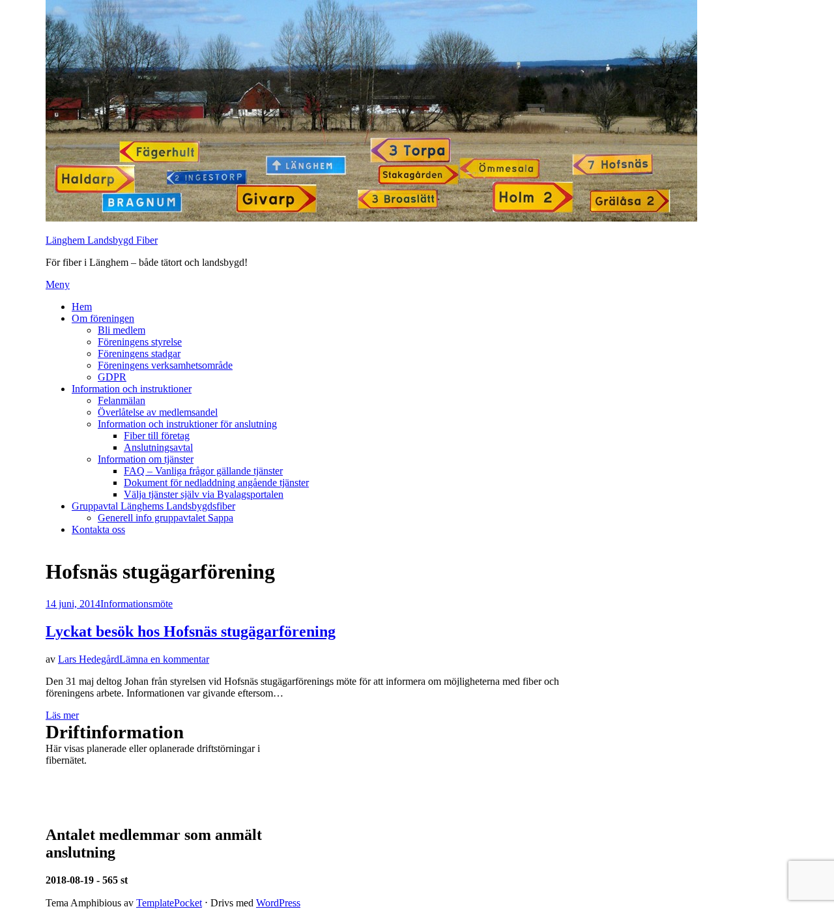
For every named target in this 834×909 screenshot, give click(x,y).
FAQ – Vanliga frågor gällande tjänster (203, 470)
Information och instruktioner (132, 388)
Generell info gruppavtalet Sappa (165, 517)
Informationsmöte (136, 603)
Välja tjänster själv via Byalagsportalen (203, 494)
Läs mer (62, 715)
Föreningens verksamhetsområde (165, 365)
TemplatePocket (169, 902)
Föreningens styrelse (140, 341)
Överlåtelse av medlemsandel (158, 412)
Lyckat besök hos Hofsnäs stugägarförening (191, 631)
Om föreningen (103, 318)
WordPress (278, 902)
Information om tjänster (146, 459)
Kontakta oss (98, 529)
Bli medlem (121, 330)
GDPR (112, 376)
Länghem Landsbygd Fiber (102, 240)
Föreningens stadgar (139, 353)
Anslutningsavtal (158, 447)
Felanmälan (121, 400)
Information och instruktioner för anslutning (187, 423)
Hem (82, 306)
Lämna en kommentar (164, 659)
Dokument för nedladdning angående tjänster (216, 482)
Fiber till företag (157, 435)
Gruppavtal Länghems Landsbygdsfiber (153, 506)
